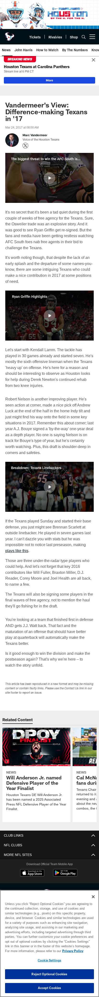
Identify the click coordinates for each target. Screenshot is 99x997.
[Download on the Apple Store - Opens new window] (32, 873)
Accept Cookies (49, 988)
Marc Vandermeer (35, 135)
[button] (49, 178)
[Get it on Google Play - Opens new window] (65, 875)
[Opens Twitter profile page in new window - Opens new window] (25, 146)
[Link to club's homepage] (9, 35)
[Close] (93, 60)
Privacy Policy (31, 951)
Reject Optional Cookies (49, 974)
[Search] (84, 37)
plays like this (16, 550)
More (49, 80)
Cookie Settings (49, 960)
